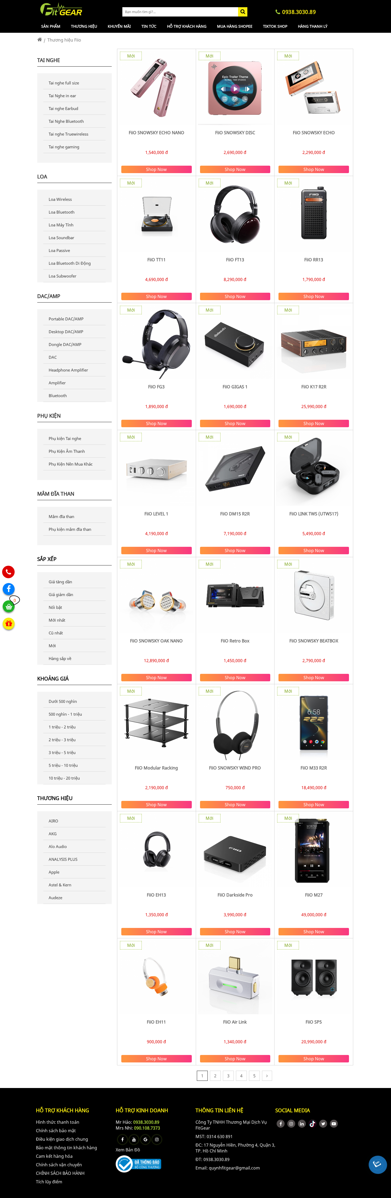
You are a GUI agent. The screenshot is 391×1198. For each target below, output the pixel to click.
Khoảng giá (53, 678)
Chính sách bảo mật (56, 1131)
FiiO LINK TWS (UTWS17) (313, 513)
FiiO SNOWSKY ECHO (314, 132)
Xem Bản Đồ (128, 1150)
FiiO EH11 (156, 1022)
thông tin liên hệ (219, 1110)
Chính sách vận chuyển (59, 1165)
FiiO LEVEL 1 (156, 513)
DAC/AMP (48, 296)
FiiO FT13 (235, 259)
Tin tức (149, 26)
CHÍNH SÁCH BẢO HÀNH (60, 1173)
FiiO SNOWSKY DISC (235, 132)
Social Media (292, 1110)
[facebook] (281, 1124)
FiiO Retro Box (235, 640)
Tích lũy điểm (49, 1182)
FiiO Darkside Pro (235, 895)
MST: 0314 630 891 (214, 1136)
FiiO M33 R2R (314, 767)
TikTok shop (275, 26)
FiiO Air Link (235, 1022)
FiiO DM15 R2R (235, 513)
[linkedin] (302, 1124)
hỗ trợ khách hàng (62, 1110)
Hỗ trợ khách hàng (186, 26)
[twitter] (323, 1124)
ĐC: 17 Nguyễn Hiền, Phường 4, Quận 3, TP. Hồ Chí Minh (235, 1148)
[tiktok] (313, 1124)
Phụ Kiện (49, 415)
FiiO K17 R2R (313, 386)
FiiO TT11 (156, 259)
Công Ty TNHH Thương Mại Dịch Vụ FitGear (231, 1125)
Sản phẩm (50, 26)
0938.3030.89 (146, 1122)
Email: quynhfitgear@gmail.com (228, 1168)
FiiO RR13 (313, 259)
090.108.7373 (147, 1128)
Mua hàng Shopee (234, 26)
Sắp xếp (47, 559)
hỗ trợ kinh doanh (142, 1110)
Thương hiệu (84, 26)
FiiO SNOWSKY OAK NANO (156, 640)
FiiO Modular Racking (156, 767)
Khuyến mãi (119, 26)
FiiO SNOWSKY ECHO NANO (156, 132)
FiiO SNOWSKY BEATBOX (313, 640)
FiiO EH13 (156, 895)
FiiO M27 (314, 895)
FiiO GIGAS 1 (235, 386)
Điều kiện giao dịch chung (62, 1139)
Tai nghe (48, 60)
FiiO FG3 (156, 386)
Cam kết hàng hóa (54, 1156)
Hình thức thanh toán (57, 1122)
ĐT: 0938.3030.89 (213, 1159)
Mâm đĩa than (55, 493)
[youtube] (334, 1124)
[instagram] (291, 1124)
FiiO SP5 (314, 1022)
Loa (42, 176)
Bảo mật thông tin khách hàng (66, 1148)
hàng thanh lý (312, 26)
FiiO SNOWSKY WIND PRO (235, 767)
